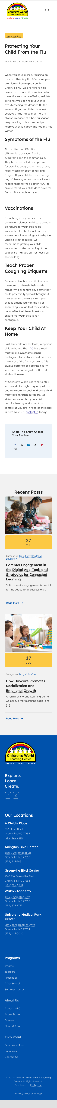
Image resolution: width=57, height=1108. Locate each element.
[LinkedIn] (28, 445)
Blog (21, 556)
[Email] (15, 449)
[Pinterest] (42, 445)
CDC (30, 348)
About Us (12, 1000)
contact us (32, 412)
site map (37, 1093)
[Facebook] (15, 445)
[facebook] (8, 795)
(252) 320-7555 (14, 837)
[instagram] (16, 795)
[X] (22, 445)
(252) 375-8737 (13, 905)
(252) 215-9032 (14, 861)
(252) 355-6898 (14, 884)
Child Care (30, 674)
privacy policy (22, 1093)
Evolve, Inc (36, 1085)
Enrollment (13, 1037)
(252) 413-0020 (14, 933)
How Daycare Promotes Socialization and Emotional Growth (25, 685)
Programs (12, 958)
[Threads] (35, 445)
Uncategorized (14, 36)
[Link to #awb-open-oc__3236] (47, 10)
